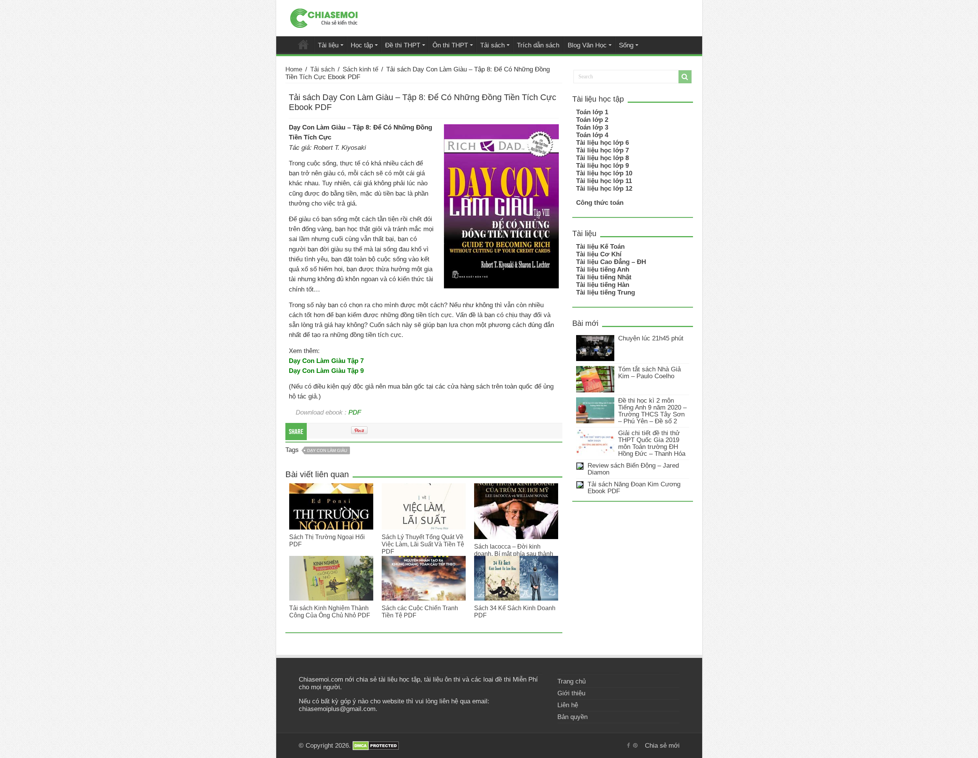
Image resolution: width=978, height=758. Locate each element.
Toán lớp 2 (592, 119)
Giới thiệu (571, 693)
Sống (626, 45)
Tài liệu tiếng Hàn (602, 284)
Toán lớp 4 (592, 135)
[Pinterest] (635, 745)
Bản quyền (572, 717)
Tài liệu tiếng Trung (605, 292)
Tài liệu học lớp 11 (604, 181)
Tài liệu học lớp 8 (602, 158)
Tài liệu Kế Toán (600, 246)
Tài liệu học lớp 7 (602, 150)
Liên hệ (567, 705)
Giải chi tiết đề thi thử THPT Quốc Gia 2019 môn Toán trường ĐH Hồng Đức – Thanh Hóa (651, 443)
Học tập (362, 45)
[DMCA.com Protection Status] (376, 745)
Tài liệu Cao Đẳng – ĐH (611, 262)
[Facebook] (628, 745)
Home (293, 69)
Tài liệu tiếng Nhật (603, 277)
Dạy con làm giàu (327, 450)
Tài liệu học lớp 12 (604, 188)
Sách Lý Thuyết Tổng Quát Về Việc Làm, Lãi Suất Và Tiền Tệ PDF (423, 544)
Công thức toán (599, 202)
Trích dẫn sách (538, 45)
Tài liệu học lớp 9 (602, 165)
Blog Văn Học (587, 45)
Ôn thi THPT (450, 45)
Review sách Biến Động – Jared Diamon (633, 469)
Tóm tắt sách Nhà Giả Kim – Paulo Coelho (649, 373)
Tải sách (492, 45)
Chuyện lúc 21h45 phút (650, 338)
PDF (354, 412)
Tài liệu (328, 45)
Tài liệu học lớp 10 (604, 173)
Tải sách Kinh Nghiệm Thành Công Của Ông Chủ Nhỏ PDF (329, 611)
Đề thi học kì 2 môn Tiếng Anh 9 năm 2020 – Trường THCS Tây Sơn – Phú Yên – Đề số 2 (652, 411)
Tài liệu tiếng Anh (602, 269)
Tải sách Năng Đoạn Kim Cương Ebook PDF (634, 488)
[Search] (684, 76)
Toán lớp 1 (592, 112)
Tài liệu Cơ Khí (599, 254)
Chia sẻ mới (303, 44)
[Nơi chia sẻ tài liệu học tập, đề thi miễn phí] (324, 17)
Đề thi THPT (402, 45)
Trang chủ (571, 681)
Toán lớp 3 (592, 127)
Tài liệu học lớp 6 (602, 142)
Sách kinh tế (360, 69)
